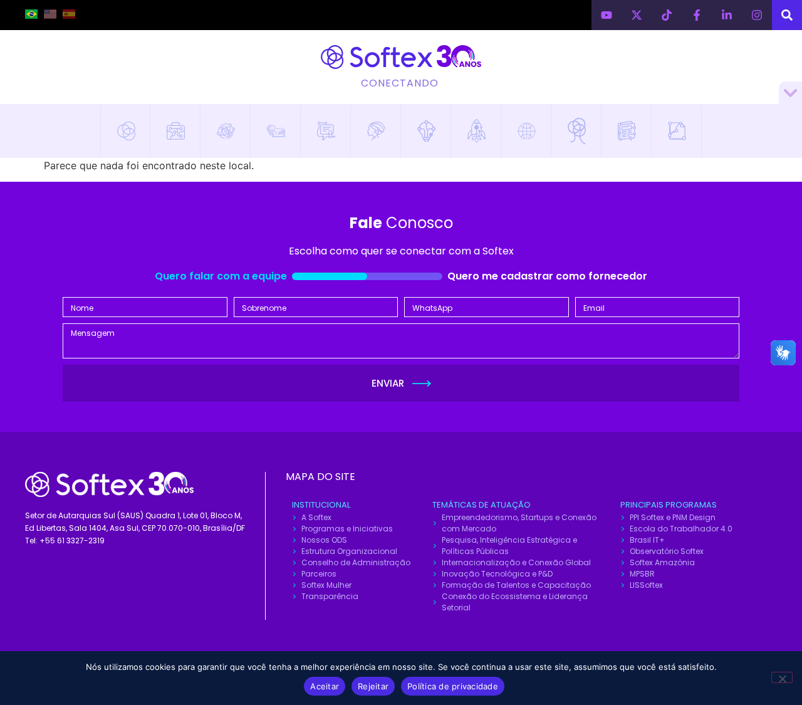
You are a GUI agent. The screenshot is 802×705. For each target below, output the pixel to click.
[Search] (787, 15)
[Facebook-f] (697, 15)
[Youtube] (606, 15)
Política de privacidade (452, 686)
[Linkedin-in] (727, 15)
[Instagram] (757, 15)
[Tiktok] (667, 15)
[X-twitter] (637, 15)
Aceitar (324, 686)
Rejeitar (373, 686)
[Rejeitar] (782, 677)
